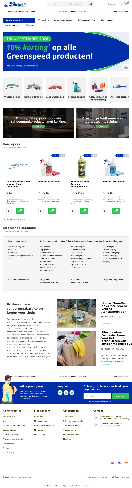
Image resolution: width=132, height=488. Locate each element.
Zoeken (91, 3)
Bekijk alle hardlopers (14, 219)
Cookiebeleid (8, 443)
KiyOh (87, 486)
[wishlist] (120, 4)
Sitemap (6, 448)
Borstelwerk (45, 246)
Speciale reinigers (78, 264)
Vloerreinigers (77, 255)
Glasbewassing (107, 20)
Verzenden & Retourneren (14, 425)
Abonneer (120, 396)
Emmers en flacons (48, 267)
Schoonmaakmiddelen (87, 20)
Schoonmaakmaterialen (63, 20)
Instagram (66, 392)
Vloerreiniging (108, 246)
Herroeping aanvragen (44, 425)
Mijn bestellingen (41, 421)
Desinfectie (75, 267)
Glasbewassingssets (16, 246)
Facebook (60, 392)
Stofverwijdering (47, 252)
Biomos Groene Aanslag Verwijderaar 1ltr (80, 184)
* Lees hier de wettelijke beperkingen (98, 401)
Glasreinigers (76, 252)
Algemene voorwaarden (97, 477)
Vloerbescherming (47, 270)
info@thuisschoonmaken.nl (111, 416)
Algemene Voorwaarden (13, 439)
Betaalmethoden (10, 430)
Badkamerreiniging (111, 252)
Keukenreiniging (109, 249)
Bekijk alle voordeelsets (18, 280)
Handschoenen (46, 261)
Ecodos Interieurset (114, 181)
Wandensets (13, 252)
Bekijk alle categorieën (113, 280)
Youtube (71, 392)
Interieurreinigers (78, 249)
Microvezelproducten (13, 25)
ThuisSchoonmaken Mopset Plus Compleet (18, 184)
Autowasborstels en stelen (51, 255)
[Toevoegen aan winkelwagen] (20, 211)
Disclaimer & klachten (12, 434)
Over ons (6, 421)
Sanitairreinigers (78, 246)
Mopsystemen (46, 249)
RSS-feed (115, 477)
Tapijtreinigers (77, 261)
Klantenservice (9, 416)
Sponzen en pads (47, 264)
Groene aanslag (109, 255)
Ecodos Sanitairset (49, 181)
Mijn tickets (38, 430)
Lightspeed (26, 477)
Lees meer (106, 323)
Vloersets (12, 249)
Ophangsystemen (47, 258)
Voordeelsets (43, 20)
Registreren (39, 416)
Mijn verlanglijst (40, 434)
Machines (30, 25)
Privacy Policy (8, 452)
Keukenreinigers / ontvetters (83, 258)
